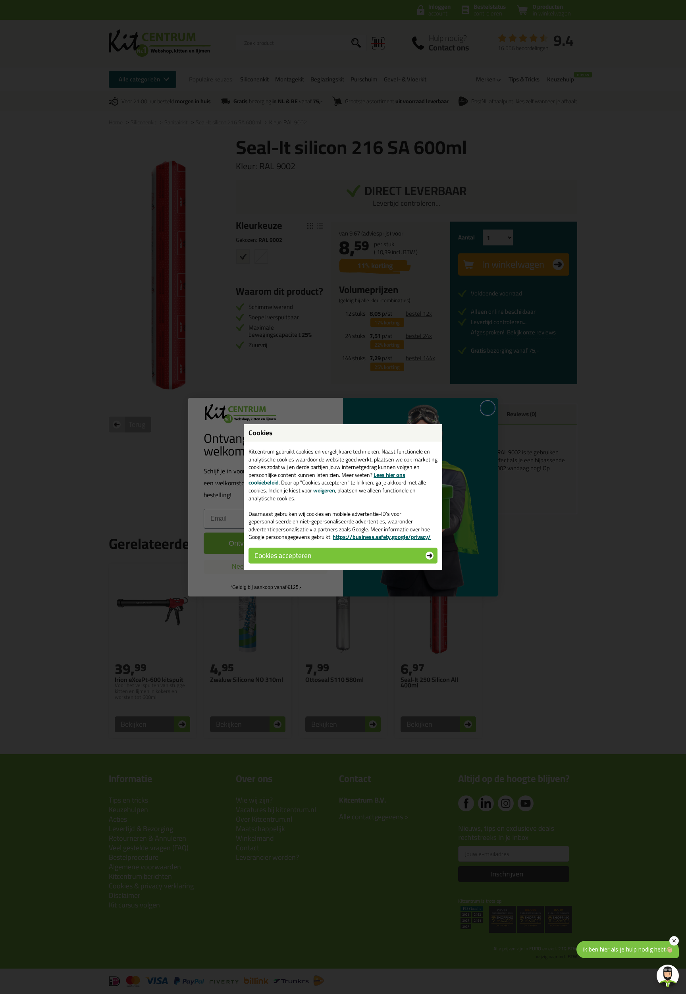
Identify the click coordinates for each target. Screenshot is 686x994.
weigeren (324, 490)
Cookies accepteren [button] (282, 555)
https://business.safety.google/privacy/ (382, 537)
